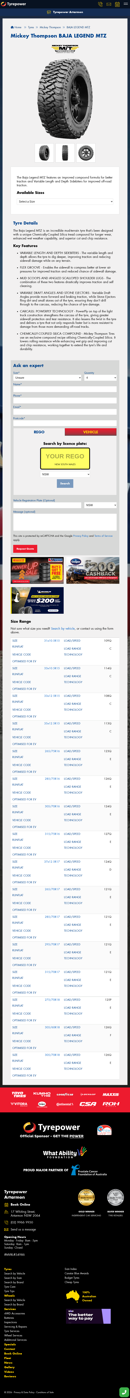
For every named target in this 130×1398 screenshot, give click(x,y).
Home (17, 27)
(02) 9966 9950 (22, 1222)
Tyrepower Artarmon (67, 12)
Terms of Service (103, 536)
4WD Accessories (14, 1313)
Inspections (10, 1322)
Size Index (71, 1269)
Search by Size (13, 1278)
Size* (16, 373)
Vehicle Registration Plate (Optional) (34, 500)
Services (10, 1309)
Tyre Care (9, 1287)
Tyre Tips (9, 1291)
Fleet (7, 1358)
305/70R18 (52, 1055)
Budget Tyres (72, 1278)
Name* (17, 384)
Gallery (9, 1367)
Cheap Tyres (72, 1282)
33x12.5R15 (52, 696)
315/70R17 (52, 972)
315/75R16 (52, 834)
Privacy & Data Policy (24, 1392)
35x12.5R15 (52, 723)
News (8, 1362)
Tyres (8, 1269)
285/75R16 (52, 779)
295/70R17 (52, 944)
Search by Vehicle (14, 1273)
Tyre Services (11, 1331)
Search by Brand (14, 1282)
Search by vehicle (63, 629)
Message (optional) (24, 512)
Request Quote (25, 548)
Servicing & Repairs (15, 1326)
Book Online (13, 1353)
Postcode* (19, 418)
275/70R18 (52, 1000)
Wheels (9, 1295)
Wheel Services (13, 1335)
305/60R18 (52, 1027)
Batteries (9, 1318)
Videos (9, 1372)
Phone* (17, 395)
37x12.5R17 (52, 861)
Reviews (10, 1376)
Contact (9, 1349)
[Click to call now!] (100, 4)
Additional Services (15, 1340)
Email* (17, 407)
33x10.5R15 (52, 668)
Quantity (89, 373)
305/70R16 (52, 806)
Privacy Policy (80, 536)
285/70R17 (52, 917)
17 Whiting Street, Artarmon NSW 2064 (25, 1214)
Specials (10, 1344)
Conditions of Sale (45, 1392)
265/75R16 (52, 751)
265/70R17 (52, 889)
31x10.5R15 (52, 640)
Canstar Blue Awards (77, 1273)
